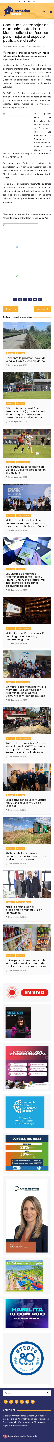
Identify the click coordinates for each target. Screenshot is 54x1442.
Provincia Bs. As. (23, 515)
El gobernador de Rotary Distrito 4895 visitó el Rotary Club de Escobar (26, 803)
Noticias (40, 46)
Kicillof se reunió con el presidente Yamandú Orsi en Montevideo (24, 910)
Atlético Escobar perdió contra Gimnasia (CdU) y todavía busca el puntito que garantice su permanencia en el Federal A (26, 413)
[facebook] (24, 1)
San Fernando (23, 462)
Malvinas (10, 569)
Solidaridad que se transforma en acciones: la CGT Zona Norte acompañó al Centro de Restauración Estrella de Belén (25, 748)
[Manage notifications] (6, 1436)
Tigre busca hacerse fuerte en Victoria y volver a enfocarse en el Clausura (26, 470)
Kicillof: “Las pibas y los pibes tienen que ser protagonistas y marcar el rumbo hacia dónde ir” (26, 523)
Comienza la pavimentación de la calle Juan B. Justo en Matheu (26, 359)
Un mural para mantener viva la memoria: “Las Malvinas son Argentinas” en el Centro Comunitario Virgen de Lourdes (26, 691)
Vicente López (23, 682)
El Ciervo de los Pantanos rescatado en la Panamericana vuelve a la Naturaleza (26, 856)
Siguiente (41, 309)
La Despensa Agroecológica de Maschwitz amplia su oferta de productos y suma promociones (26, 963)
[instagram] (34, 1)
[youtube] (29, 1)
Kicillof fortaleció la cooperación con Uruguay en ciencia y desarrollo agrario (26, 636)
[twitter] (20, 1)
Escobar (32, 46)
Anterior (12, 309)
